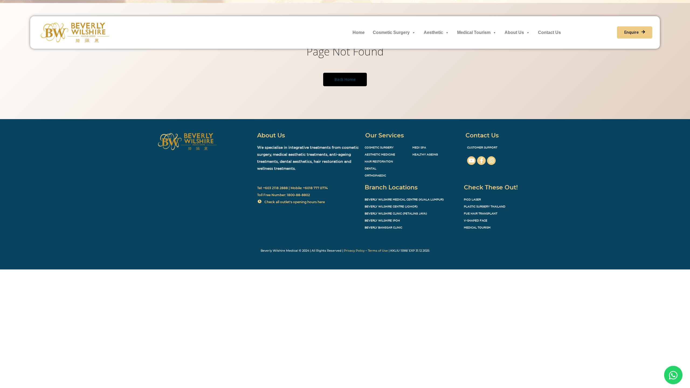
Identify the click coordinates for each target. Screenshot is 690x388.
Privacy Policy (354, 250)
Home (359, 32)
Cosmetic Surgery (391, 32)
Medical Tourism (474, 32)
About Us (514, 32)
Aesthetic (433, 32)
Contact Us (549, 32)
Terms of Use (378, 250)
